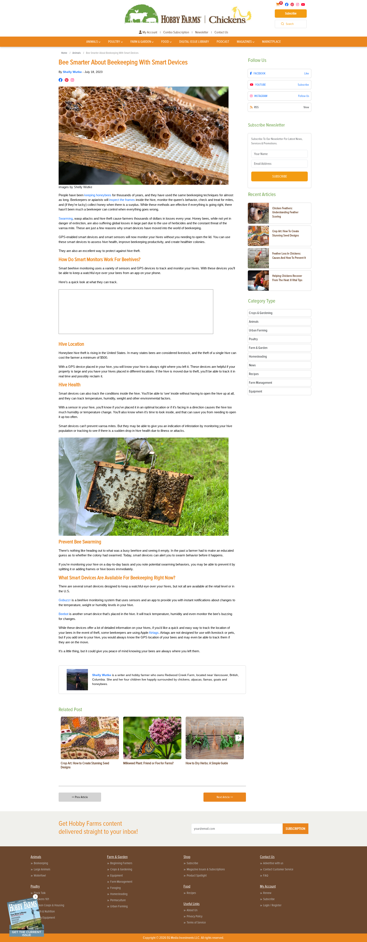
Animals (92, 42)
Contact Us (221, 32)
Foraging (115, 888)
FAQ (265, 875)
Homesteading (118, 894)
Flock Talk (40, 893)
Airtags (154, 632)
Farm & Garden (140, 42)
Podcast (223, 42)
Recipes (191, 893)
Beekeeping (41, 863)
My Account (149, 32)
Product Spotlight (197, 875)
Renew (267, 893)
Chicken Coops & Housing (49, 905)
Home (64, 53)
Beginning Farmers (121, 863)
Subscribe (290, 13)
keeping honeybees (97, 195)
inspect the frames (122, 200)
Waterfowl (40, 875)
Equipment (116, 875)
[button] (238, 738)
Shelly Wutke (73, 72)
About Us (192, 910)
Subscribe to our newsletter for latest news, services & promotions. (276, 141)
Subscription (295, 829)
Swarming (66, 218)
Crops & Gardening (121, 869)
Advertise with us (273, 863)
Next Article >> (225, 797)
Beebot (63, 614)
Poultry (114, 42)
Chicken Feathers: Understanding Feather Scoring (285, 212)
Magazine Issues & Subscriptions (206, 869)
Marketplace (271, 42)
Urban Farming (119, 906)
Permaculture (118, 900)
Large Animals (42, 869)
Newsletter (201, 32)
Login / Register (272, 905)
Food (165, 42)
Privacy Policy (194, 916)
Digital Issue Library (194, 42)
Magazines (244, 42)
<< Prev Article (80, 797)
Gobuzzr (65, 600)
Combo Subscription (176, 32)
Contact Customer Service (278, 869)
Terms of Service (196, 922)
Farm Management (121, 882)
